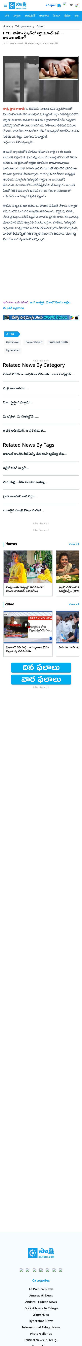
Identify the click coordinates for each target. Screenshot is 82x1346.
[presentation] (8, 567)
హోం (7, 16)
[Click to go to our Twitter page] (34, 1269)
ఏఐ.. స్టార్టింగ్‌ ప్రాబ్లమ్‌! (39, 403)
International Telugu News (41, 1328)
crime (39, 26)
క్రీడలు (67, 16)
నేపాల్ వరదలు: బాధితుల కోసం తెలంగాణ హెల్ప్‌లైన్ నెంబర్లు (37, 375)
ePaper (52, 6)
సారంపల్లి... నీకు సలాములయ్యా (39, 483)
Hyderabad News (41, 1321)
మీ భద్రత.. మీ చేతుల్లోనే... (40, 417)
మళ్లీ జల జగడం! (38, 389)
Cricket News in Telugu (41, 1309)
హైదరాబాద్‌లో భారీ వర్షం (37, 497)
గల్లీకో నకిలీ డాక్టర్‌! (40, 468)
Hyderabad (13, 350)
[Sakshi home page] (41, 1253)
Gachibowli (12, 342)
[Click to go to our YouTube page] (47, 1269)
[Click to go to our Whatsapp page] (27, 1269)
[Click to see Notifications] (76, 5)
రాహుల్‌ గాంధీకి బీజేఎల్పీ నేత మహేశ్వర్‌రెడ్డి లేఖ (40, 454)
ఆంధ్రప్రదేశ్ (30, 16)
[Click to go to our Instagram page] (41, 1269)
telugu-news (23, 26)
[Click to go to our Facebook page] (21, 1269)
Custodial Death (58, 342)
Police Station (33, 342)
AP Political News (41, 1290)
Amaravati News (41, 1296)
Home (6, 26)
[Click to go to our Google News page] (60, 1269)
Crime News (41, 1315)
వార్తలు (17, 16)
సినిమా (56, 16)
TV (71, 5)
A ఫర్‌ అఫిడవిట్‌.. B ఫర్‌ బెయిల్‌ (39, 431)
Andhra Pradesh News (41, 1302)
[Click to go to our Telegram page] (54, 1269)
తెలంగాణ (44, 16)
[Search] (59, 5)
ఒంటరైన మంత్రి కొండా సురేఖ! (40, 511)
